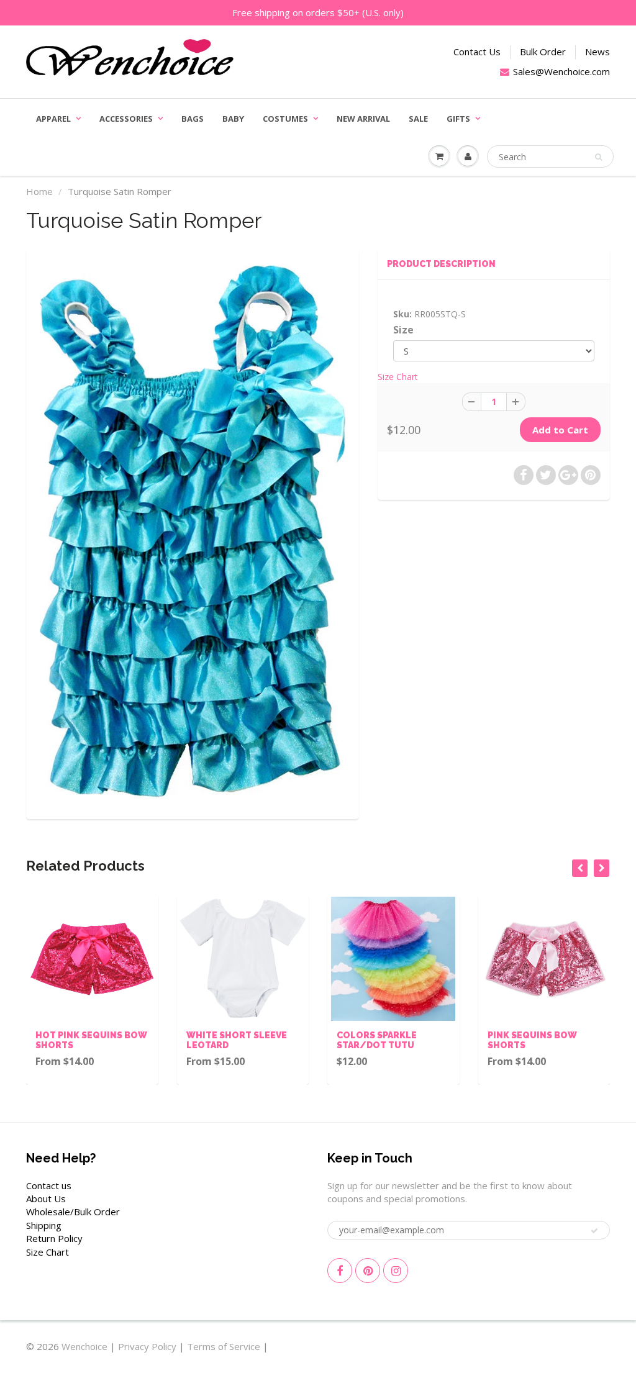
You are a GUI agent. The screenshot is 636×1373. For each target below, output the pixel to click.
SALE (418, 118)
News (597, 51)
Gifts (458, 118)
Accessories (126, 118)
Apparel (53, 118)
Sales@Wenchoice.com (561, 71)
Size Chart (398, 377)
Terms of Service (223, 1346)
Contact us (48, 1185)
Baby (233, 118)
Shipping (43, 1225)
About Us (46, 1198)
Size (403, 330)
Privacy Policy (147, 1346)
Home (39, 191)
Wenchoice (84, 1346)
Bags (192, 118)
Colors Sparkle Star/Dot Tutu (377, 1040)
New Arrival (363, 118)
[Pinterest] (367, 1270)
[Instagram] (395, 1270)
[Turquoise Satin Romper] (192, 532)
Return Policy (54, 1238)
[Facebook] (339, 1270)
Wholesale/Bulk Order (73, 1211)
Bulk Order (543, 51)
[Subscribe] (594, 1231)
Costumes (285, 118)
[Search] (598, 157)
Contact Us (477, 51)
